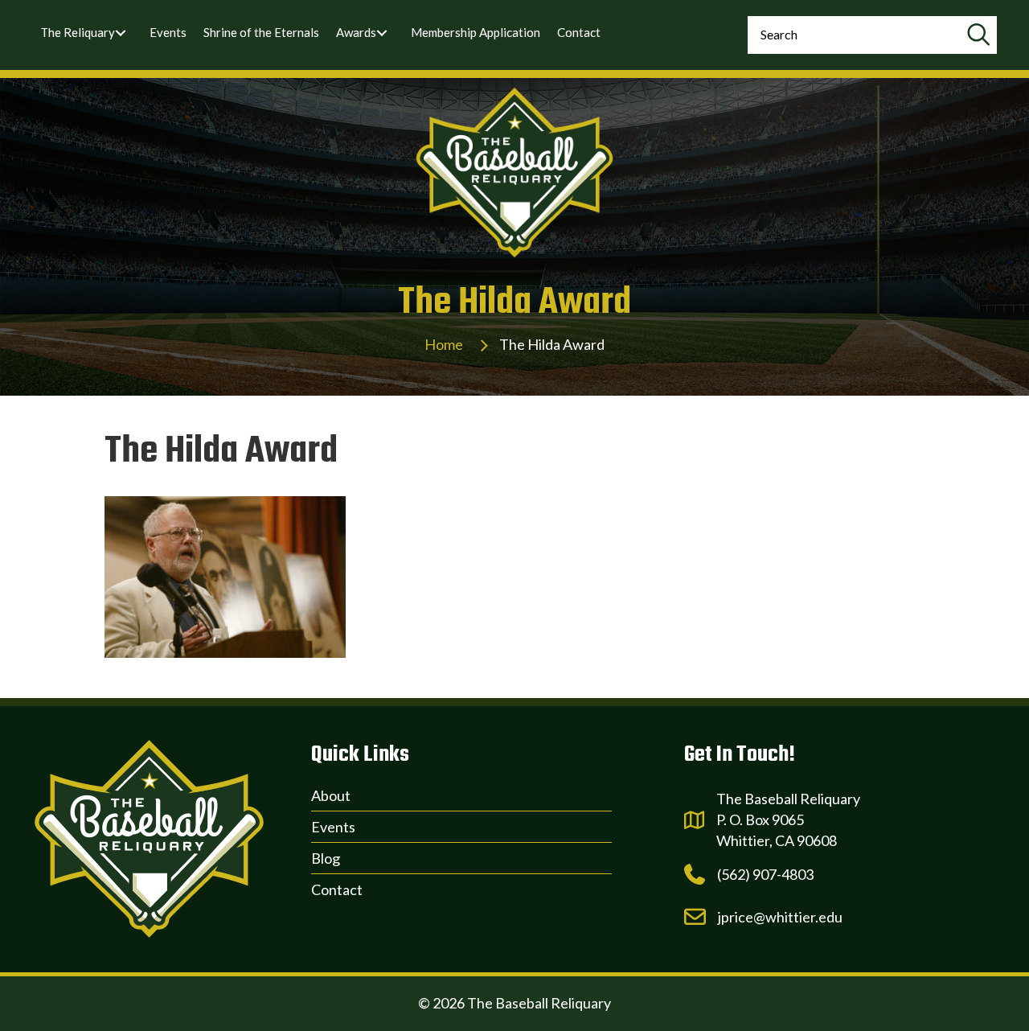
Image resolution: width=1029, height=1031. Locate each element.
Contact (337, 889)
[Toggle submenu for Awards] (382, 32)
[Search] (978, 35)
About (331, 795)
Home (443, 344)
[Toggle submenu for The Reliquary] (120, 32)
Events (333, 827)
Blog (325, 858)
